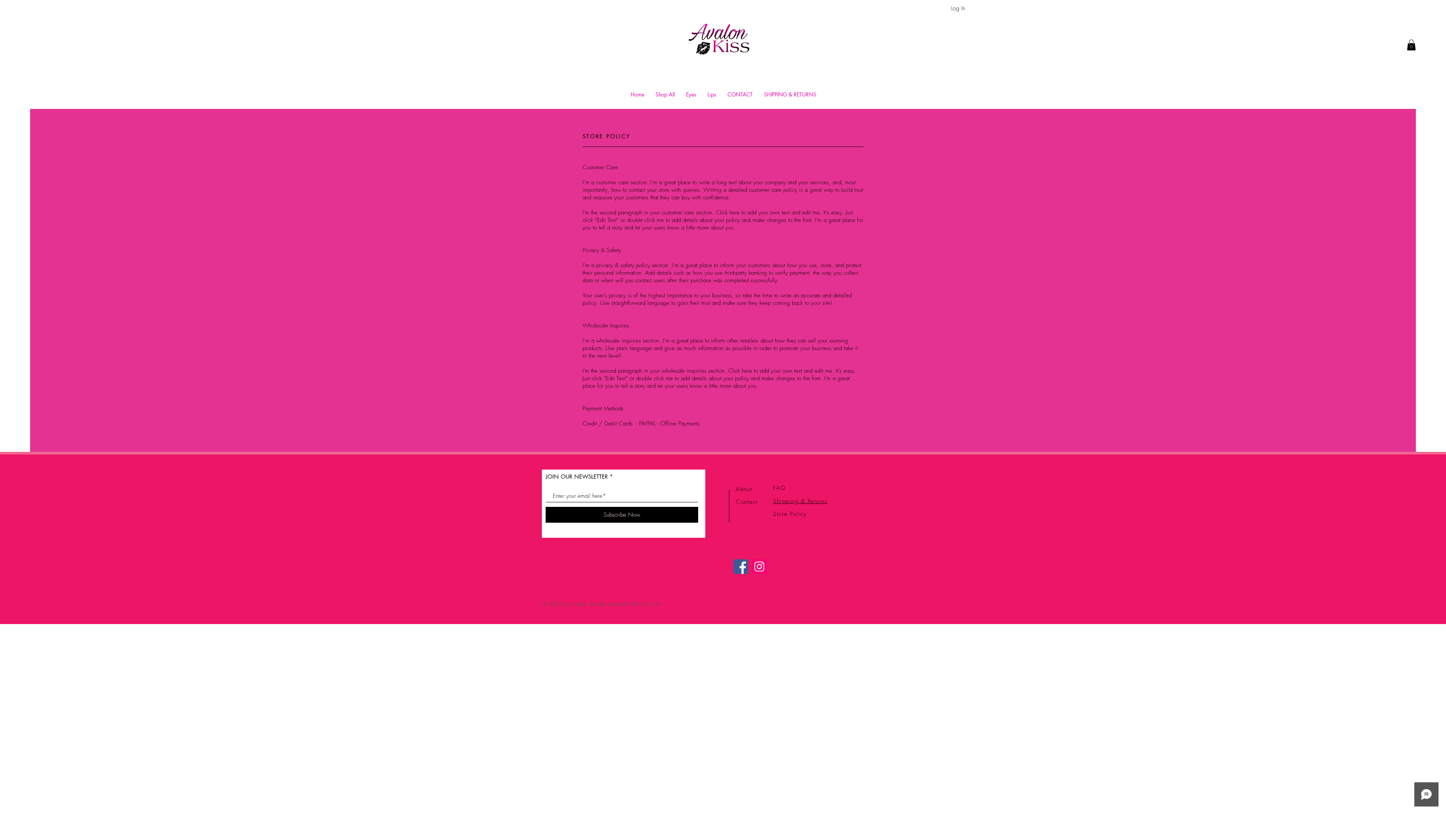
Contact (747, 502)
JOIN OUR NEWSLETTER (577, 476)
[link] (1411, 45)
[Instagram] (759, 566)
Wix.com (650, 604)
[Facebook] (741, 566)
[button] (691, 94)
